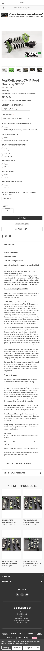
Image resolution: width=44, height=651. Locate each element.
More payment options (22, 224)
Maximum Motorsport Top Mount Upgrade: (17, 124)
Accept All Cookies (32, 648)
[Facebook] (3, 236)
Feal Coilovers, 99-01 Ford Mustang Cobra (9, 562)
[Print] (10, 236)
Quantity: (5, 206)
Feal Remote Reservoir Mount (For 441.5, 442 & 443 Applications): (19, 193)
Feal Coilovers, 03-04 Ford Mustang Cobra (31, 521)
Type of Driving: (7, 114)
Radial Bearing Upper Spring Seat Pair (16, 140)
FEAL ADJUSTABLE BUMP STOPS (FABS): (14, 145)
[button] (25, 100)
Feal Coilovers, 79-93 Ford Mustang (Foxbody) (32, 562)
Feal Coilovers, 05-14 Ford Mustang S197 (9, 521)
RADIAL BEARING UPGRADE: (10, 134)
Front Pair (7, 151)
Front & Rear (8, 156)
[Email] (6, 236)
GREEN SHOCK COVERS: (9, 171)
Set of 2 (6, 167)
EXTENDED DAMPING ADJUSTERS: (12, 182)
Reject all (17, 648)
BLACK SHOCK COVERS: (9, 161)
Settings (6, 648)
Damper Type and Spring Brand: (12, 105)
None (6, 127)
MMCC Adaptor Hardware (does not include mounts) (21, 130)
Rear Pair (7, 153)
